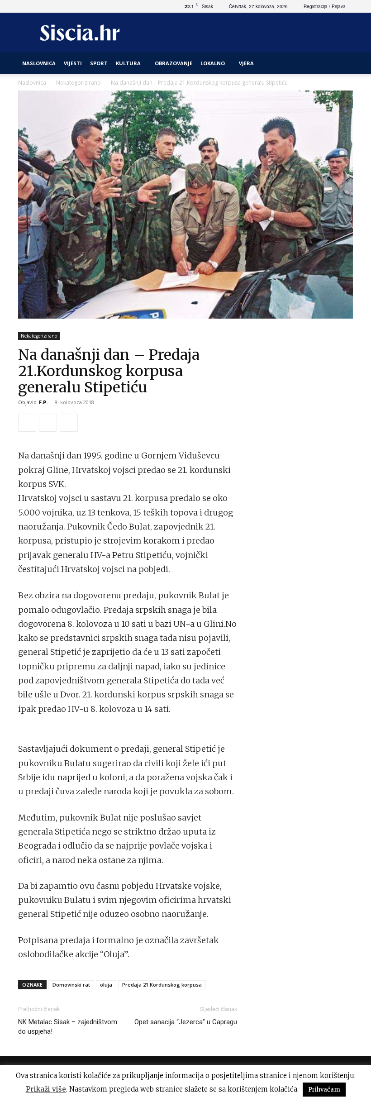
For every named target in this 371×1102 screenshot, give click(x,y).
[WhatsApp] (48, 423)
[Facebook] (27, 423)
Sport (99, 63)
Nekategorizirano (78, 82)
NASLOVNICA (39, 63)
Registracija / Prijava (325, 6)
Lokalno (212, 63)
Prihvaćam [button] (324, 1089)
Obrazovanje (173, 63)
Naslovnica (32, 82)
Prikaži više (46, 1089)
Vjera (246, 63)
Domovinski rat (71, 984)
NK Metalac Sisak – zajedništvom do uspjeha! (67, 1026)
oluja (106, 984)
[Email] (69, 423)
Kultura (128, 63)
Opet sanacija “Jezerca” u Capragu (185, 1022)
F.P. (43, 402)
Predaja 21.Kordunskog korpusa (162, 984)
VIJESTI (73, 63)
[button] (342, 63)
